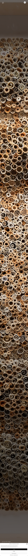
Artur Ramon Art (3, 3)
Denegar (14, 551)
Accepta (14, 549)
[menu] (25, 2)
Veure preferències (14, 553)
